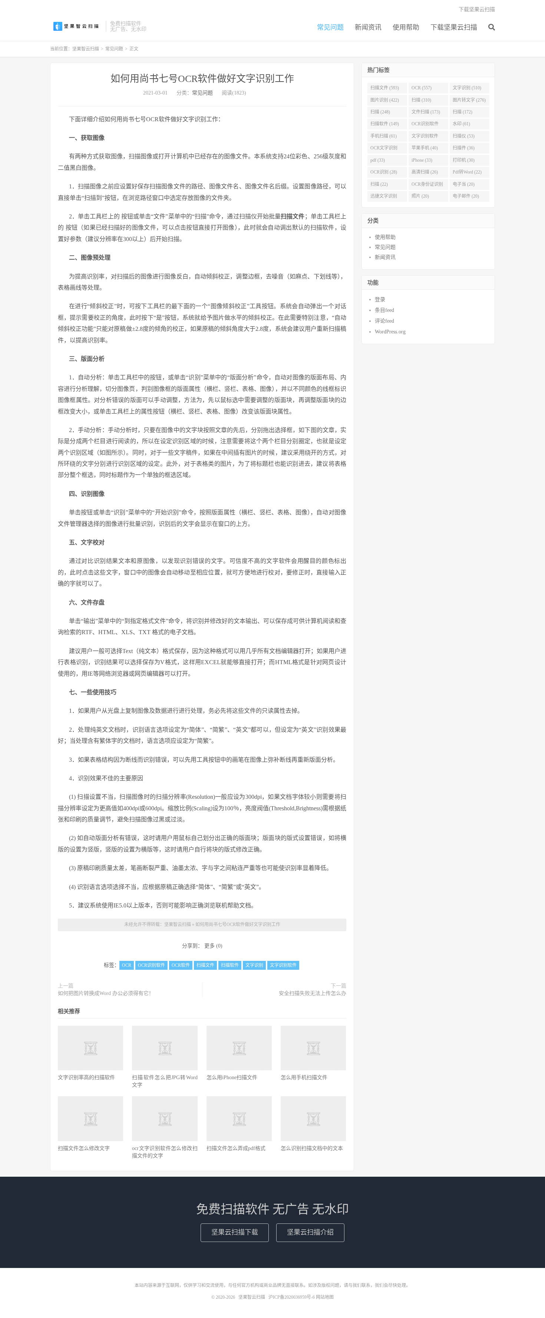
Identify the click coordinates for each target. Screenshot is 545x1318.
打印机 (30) (464, 160)
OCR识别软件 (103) (425, 125)
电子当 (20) (464, 184)
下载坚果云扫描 (453, 27)
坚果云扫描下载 (234, 1232)
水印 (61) (461, 123)
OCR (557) (422, 87)
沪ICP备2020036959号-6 (291, 1297)
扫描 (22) (379, 184)
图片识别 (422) (384, 100)
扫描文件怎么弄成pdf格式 (236, 1148)
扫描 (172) (462, 112)
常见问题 (330, 27)
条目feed (384, 310)
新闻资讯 (368, 27)
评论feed (384, 321)
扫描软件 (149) (384, 123)
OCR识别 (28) (383, 172)
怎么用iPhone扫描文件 (232, 1077)
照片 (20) (420, 196)
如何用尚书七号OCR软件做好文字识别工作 (202, 78)
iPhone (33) (422, 160)
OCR (126, 965)
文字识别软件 (283, 965)
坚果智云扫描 (76, 26)
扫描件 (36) (464, 148)
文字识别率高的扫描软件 (86, 1077)
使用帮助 (406, 27)
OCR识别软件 (151, 965)
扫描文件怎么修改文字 (84, 1148)
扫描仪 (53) (464, 136)
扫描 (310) (421, 100)
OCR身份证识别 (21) (427, 186)
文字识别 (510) (467, 87)
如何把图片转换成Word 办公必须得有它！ (106, 993)
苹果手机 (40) (425, 148)
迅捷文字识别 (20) (383, 198)
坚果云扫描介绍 (310, 1232)
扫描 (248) (380, 112)
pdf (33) (377, 160)
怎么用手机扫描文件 (304, 1077)
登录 (380, 299)
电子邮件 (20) (466, 196)
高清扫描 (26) (425, 172)
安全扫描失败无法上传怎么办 (312, 993)
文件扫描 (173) (426, 112)
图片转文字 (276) (469, 100)
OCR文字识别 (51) (383, 149)
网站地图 (325, 1297)
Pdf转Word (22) (467, 172)
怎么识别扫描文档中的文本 (312, 1148)
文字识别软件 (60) (425, 138)
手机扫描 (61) (383, 136)
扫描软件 (230, 965)
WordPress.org (390, 332)
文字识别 (254, 965)
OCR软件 (181, 965)
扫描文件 (205, 965)
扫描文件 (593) (384, 87)
